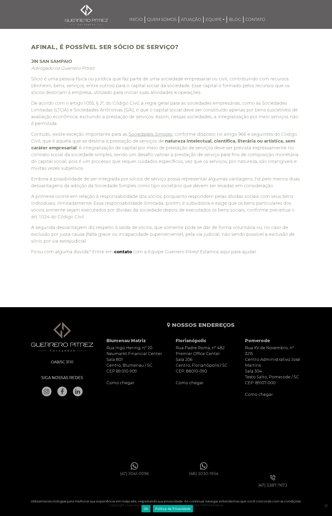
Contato (255, 19)
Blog (235, 19)
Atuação (191, 19)
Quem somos (162, 19)
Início (136, 19)
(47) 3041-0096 (134, 473)
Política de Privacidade (173, 509)
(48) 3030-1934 (203, 473)
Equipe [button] (214, 19)
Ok (146, 509)
